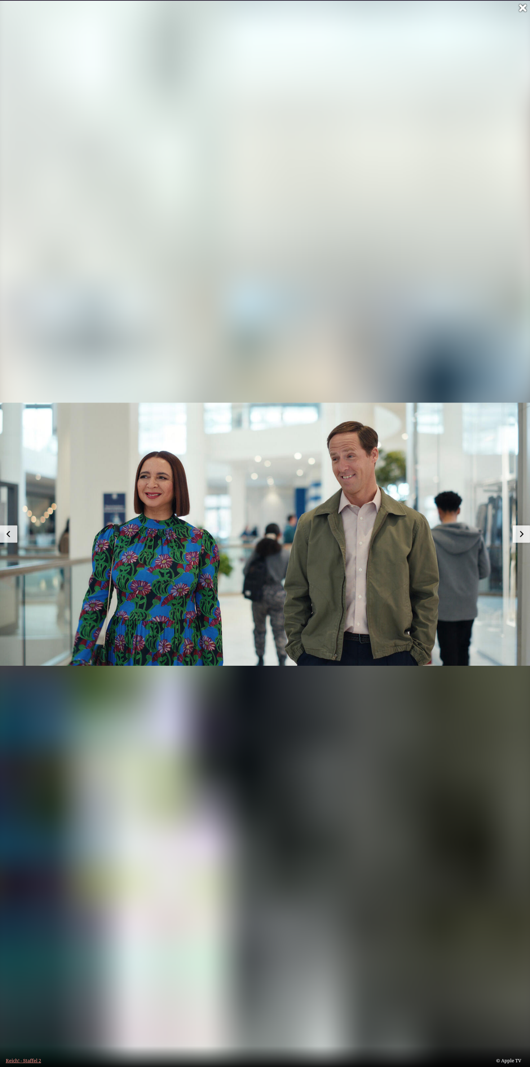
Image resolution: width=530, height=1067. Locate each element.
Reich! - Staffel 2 (23, 1060)
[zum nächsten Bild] (521, 534)
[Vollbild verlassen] (523, 8)
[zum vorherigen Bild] (8, 534)
